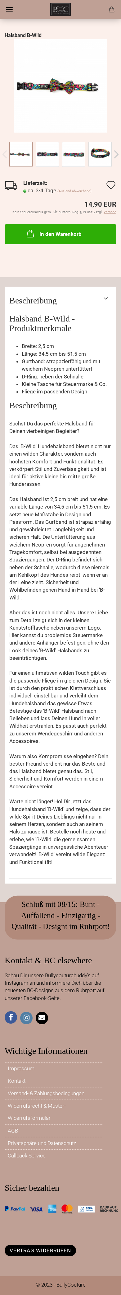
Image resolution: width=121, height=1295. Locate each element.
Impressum (21, 1068)
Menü (9, 9)
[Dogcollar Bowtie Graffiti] (60, 85)
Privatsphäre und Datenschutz (42, 1143)
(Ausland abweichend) (74, 191)
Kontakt (16, 1081)
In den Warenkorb (60, 234)
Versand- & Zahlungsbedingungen (46, 1093)
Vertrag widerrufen (40, 1250)
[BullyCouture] (60, 9)
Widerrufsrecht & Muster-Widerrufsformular (37, 1112)
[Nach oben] (104, 1285)
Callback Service (27, 1155)
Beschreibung (33, 300)
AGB (13, 1131)
